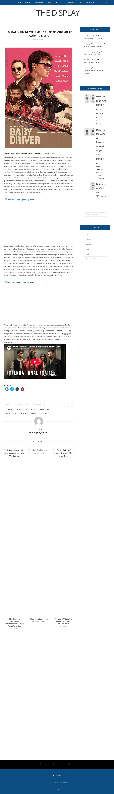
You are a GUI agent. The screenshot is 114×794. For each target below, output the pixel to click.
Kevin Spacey (11, 413)
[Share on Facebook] (60, 405)
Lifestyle (88, 244)
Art (49, 2)
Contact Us (71, 2)
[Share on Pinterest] (72, 405)
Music (27, 2)
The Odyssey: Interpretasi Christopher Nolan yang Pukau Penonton (93, 70)
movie (23, 413)
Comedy (9, 409)
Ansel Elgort (22, 405)
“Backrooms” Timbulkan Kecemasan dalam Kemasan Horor (63, 621)
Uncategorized (90, 259)
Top (57, 789)
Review (34, 413)
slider (44, 413)
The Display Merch (86, 2)
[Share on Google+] (68, 405)
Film (19, 409)
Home (20, 2)
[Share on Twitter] (64, 405)
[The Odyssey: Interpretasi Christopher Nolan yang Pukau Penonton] (14, 532)
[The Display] (57, 13)
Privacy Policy (63, 782)
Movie (58, 2)
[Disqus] (39, 662)
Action (9, 405)
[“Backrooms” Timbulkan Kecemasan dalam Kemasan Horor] (63, 532)
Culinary (39, 2)
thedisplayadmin (38, 432)
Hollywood (30, 409)
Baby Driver (37, 405)
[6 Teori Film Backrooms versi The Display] (38, 532)
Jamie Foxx (44, 409)
